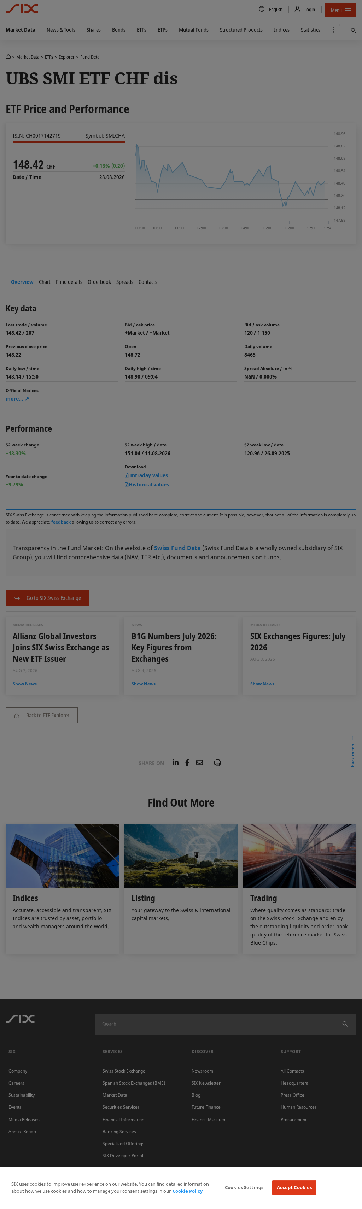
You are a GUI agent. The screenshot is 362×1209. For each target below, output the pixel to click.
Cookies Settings (244, 1187)
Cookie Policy (188, 1191)
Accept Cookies (294, 1187)
